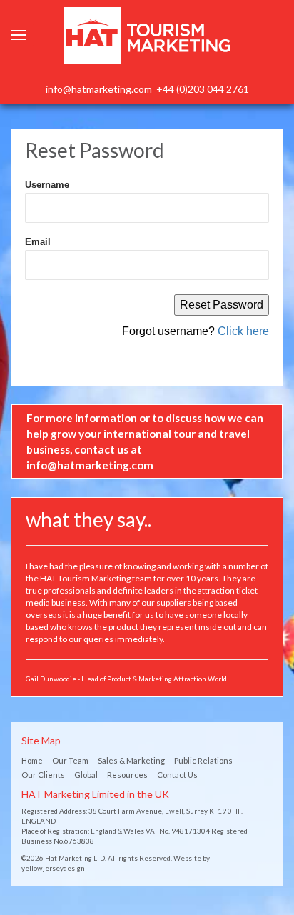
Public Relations (203, 760)
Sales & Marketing (131, 760)
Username (47, 184)
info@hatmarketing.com (99, 89)
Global (86, 774)
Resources (127, 774)
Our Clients (43, 774)
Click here (243, 331)
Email (38, 241)
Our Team (70, 760)
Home (32, 760)
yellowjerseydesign (53, 868)
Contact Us (177, 774)
